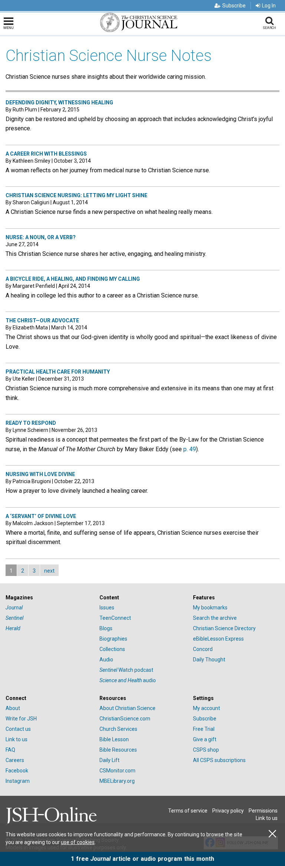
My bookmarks (210, 608)
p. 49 (189, 449)
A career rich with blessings (46, 154)
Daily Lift (109, 760)
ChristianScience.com (124, 719)
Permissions (263, 811)
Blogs (105, 628)
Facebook (17, 771)
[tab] (49, 598)
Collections (112, 649)
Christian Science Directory (224, 628)
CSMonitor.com (117, 771)
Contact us (18, 729)
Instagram (18, 781)
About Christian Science (127, 708)
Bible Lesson (114, 739)
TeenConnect (115, 618)
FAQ (10, 750)
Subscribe (234, 6)
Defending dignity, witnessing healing (59, 102)
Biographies (113, 639)
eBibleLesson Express (218, 639)
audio (127, 680)
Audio (106, 659)
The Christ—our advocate (42, 320)
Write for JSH (21, 719)
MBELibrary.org (117, 781)
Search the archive (215, 618)
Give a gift (204, 739)
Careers (15, 760)
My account (206, 708)
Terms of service (187, 811)
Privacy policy (228, 811)
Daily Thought (209, 659)
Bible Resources (118, 750)
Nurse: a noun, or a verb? (41, 237)
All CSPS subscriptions (219, 760)
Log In (269, 6)
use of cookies (78, 842)
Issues (106, 608)
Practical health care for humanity (58, 372)
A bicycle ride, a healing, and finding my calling (73, 279)
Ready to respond (31, 423)
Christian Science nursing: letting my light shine (76, 195)
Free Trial (203, 729)
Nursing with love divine (40, 474)
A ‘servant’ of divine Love (41, 516)
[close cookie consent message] (272, 834)
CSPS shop (206, 750)
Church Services (118, 729)
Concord (203, 649)
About (13, 708)
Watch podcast (126, 670)
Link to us (16, 739)
